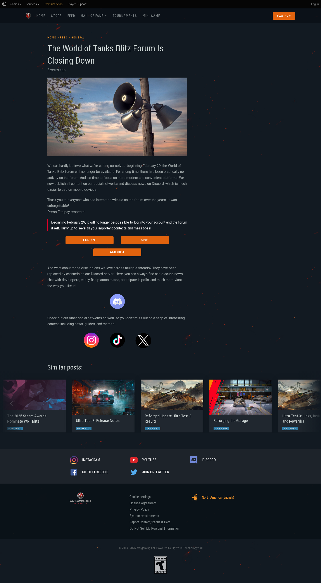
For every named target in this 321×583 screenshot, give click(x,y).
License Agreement (142, 503)
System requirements (144, 516)
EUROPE (89, 240)
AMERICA (117, 252)
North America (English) (218, 497)
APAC (145, 240)
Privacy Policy (139, 509)
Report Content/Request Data (149, 522)
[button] (11, 404)
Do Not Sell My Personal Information (154, 528)
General (78, 37)
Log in (315, 4)
